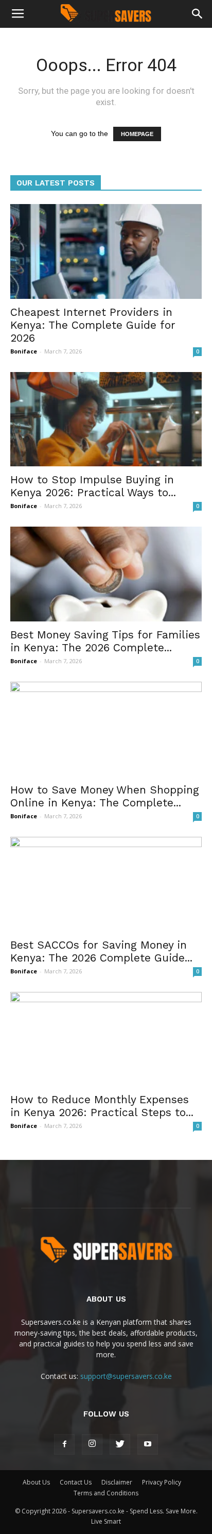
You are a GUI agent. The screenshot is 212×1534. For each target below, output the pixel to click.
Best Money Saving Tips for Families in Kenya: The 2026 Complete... (105, 641)
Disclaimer (116, 1482)
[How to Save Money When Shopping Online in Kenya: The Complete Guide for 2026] (106, 729)
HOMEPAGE (137, 134)
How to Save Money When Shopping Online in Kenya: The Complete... (104, 796)
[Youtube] (147, 1444)
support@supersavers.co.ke (126, 1376)
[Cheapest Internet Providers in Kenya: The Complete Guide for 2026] (106, 251)
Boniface (23, 351)
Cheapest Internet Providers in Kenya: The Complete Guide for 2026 (92, 325)
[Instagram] (92, 1444)
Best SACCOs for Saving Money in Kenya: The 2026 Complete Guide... (101, 951)
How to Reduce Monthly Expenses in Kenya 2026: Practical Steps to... (101, 1106)
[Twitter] (120, 1444)
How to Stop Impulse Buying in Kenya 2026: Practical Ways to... (93, 486)
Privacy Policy (161, 1482)
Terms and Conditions (106, 1493)
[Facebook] (64, 1444)
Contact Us (76, 1482)
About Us (36, 1482)
